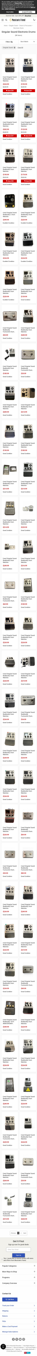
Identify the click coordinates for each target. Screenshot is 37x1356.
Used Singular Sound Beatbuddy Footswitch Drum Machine (10, 330)
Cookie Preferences (10, 9)
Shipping (5, 1311)
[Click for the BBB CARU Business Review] (27, 1353)
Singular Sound (13, 25)
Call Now (11, 1299)
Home (5, 25)
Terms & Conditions (18, 1347)
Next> (24, 1233)
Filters (8, 42)
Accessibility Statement (28, 1349)
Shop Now (28, 16)
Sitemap (18, 1349)
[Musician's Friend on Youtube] (20, 1339)
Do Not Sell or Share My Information (12, 1345)
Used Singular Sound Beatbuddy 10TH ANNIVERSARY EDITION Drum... (10, 1022)
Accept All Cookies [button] (27, 12)
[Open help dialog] (3, 1346)
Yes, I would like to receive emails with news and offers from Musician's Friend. (18, 1259)
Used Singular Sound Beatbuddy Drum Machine (10, 79)
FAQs (4, 1321)
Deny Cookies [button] (10, 12)
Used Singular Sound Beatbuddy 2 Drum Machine (10, 214)
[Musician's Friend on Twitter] (16, 1339)
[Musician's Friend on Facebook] (13, 1339)
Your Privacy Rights (31, 1347)
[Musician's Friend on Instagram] (23, 1339)
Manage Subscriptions (10, 1332)
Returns (5, 1316)
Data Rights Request (28, 1345)
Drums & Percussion (25, 25)
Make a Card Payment (9, 1326)
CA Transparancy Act (8, 1349)
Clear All (20, 47)
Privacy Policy (18, 3)
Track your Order (8, 1305)
